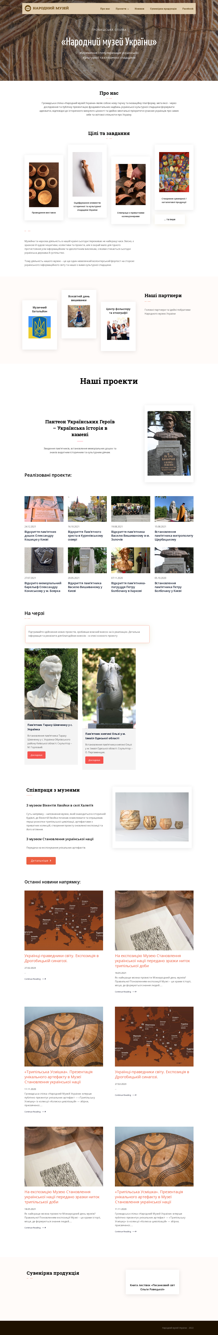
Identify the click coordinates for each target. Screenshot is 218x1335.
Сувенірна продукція (163, 8)
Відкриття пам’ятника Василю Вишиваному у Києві (85, 587)
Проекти (121, 8)
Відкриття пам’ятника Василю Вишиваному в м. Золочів (130, 535)
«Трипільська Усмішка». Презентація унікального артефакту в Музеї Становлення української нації (58, 1076)
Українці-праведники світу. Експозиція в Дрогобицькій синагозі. (61, 958)
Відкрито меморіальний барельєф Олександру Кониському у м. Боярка (42, 587)
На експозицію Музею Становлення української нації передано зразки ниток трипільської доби (152, 960)
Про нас (105, 8)
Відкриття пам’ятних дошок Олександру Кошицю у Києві (40, 535)
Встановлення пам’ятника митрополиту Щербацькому (174, 535)
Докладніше (36, 755)
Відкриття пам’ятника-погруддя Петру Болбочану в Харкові (128, 587)
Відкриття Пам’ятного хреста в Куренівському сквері (85, 535)
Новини (139, 8)
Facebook (188, 8)
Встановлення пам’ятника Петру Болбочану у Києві (168, 587)
